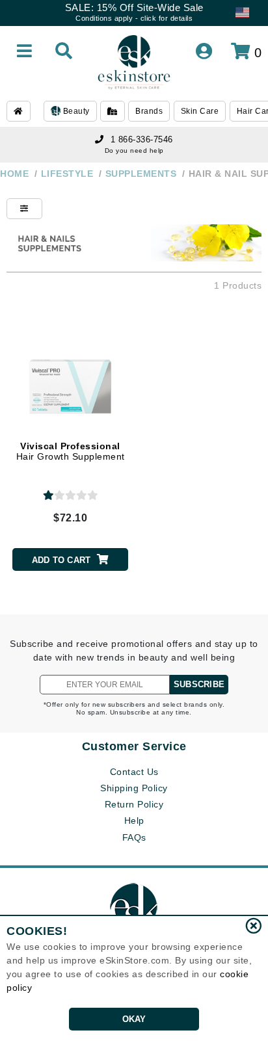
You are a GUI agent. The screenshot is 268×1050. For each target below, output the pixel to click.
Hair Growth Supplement (70, 451)
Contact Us (134, 772)
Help (134, 820)
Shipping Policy (134, 788)
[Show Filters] (24, 208)
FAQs (134, 837)
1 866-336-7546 (142, 139)
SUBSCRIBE (199, 684)
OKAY (134, 1019)
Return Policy (134, 804)
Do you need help (134, 150)
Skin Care (200, 111)
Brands (149, 111)
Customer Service (134, 746)
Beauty (75, 111)
